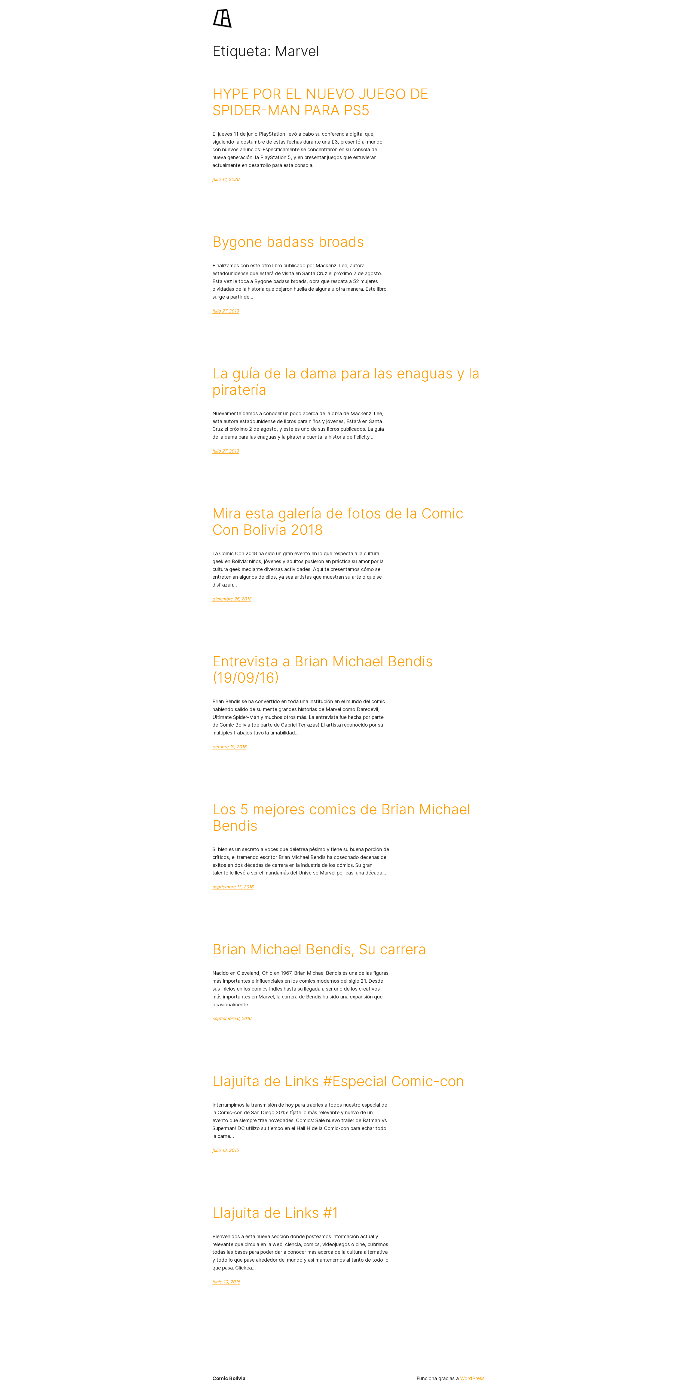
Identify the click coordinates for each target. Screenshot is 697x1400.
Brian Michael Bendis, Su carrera (319, 949)
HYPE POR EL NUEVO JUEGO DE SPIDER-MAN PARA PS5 (320, 102)
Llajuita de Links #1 (275, 1213)
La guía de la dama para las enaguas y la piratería (346, 381)
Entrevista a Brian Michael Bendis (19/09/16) (322, 669)
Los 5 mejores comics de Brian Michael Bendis (341, 817)
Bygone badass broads (288, 242)
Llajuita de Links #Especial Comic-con (338, 1081)
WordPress (472, 1378)
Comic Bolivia (229, 1378)
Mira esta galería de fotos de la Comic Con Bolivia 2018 (337, 521)
